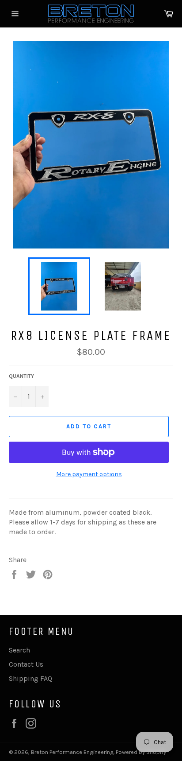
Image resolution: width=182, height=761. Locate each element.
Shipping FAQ (30, 678)
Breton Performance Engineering (72, 752)
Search (19, 650)
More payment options (89, 474)
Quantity (21, 376)
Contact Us (26, 664)
